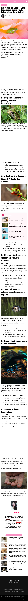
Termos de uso (7, 591)
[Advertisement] (14, 74)
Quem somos (21, 589)
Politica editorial (15, 591)
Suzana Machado (9, 15)
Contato (16, 589)
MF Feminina (18, 522)
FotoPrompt (22, 591)
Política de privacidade (8, 589)
